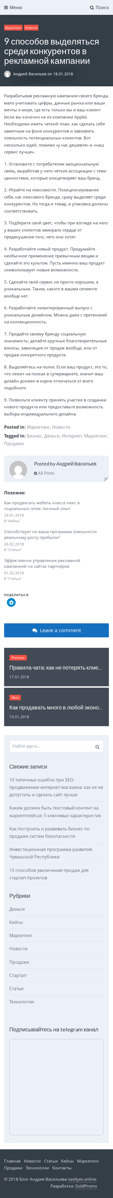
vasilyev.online (82, 1179)
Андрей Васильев (30, 73)
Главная (12, 1161)
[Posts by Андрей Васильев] (18, 471)
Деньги (52, 436)
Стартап (17, 975)
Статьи (16, 988)
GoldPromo (86, 1186)
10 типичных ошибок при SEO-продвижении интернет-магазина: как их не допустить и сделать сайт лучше (56, 787)
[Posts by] (8, 73)
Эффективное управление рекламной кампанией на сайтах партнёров (42, 563)
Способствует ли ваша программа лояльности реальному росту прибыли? (50, 534)
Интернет (72, 436)
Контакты (62, 1168)
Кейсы (16, 922)
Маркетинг (13, 28)
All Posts (45, 473)
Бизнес (34, 436)
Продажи (14, 443)
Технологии (21, 1002)
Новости (31, 28)
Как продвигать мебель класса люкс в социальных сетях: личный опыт (42, 505)
